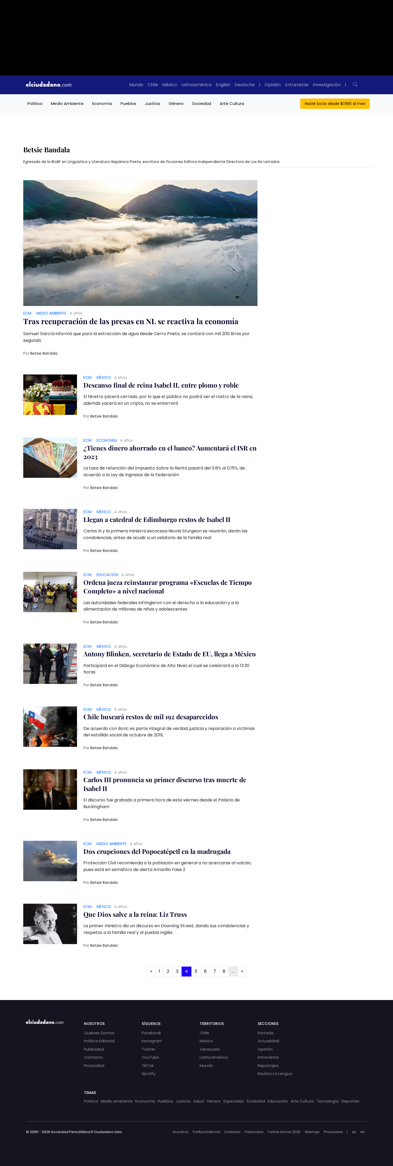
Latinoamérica (196, 85)
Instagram (152, 1041)
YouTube (150, 1057)
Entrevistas (297, 85)
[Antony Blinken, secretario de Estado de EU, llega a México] (50, 665)
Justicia (152, 103)
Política (35, 103)
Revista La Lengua (275, 1073)
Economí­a (107, 440)
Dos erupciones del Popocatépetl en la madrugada (156, 851)
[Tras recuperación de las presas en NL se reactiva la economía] (140, 245)
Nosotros (180, 1132)
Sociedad (201, 103)
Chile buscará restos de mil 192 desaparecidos (150, 716)
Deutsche (244, 85)
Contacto (93, 1057)
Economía (102, 103)
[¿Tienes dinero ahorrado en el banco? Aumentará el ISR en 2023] (50, 459)
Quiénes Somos (99, 1033)
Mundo (136, 85)
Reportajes (268, 1065)
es (354, 1132)
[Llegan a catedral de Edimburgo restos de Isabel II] (50, 531)
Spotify (148, 1073)
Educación (107, 574)
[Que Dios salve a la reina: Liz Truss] (50, 926)
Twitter (148, 1049)
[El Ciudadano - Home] (48, 85)
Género (176, 103)
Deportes (350, 1101)
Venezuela (210, 1049)
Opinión (273, 85)
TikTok (148, 1065)
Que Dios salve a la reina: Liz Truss (135, 914)
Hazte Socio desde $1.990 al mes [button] (335, 103)
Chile (153, 85)
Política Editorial (99, 1041)
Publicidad (94, 1049)
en (362, 1132)
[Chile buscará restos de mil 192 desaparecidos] (50, 728)
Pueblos (128, 103)
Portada (265, 1033)
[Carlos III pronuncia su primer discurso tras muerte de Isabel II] (50, 791)
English (223, 85)
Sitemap (312, 1132)
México (169, 85)
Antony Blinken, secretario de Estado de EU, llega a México (169, 653)
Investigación (327, 85)
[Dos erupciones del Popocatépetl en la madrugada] (50, 863)
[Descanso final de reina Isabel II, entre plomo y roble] (50, 396)
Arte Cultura (232, 103)
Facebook (151, 1033)
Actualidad (268, 1041)
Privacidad (94, 1065)
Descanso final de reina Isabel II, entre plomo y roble (161, 385)
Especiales (234, 1101)
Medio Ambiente (67, 103)
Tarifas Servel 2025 (284, 1132)
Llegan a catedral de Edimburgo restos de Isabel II (156, 519)
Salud (198, 1101)
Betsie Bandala (43, 353)
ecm (27, 313)
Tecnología (328, 1101)
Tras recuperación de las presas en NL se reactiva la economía (130, 321)
